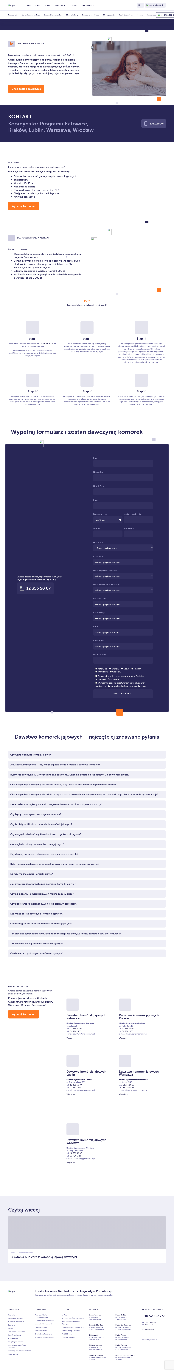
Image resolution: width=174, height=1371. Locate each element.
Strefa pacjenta (108, 15)
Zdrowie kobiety (72, 15)
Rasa (95, 626)
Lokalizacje (60, 5)
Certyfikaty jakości (14, 1335)
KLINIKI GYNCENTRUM (18, 986)
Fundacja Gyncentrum (16, 1322)
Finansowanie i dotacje (90, 15)
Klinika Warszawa (95, 1345)
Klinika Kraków (120, 1315)
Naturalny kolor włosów (105, 570)
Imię (95, 458)
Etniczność (98, 640)
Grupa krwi (98, 542)
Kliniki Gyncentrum (126, 15)
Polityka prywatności (15, 1342)
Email (96, 500)
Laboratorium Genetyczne (125, 1355)
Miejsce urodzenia (132, 514)
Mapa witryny (13, 1354)
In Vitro (64, 1315)
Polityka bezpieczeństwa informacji (17, 1346)
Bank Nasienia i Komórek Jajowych (71, 1323)
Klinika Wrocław (121, 1345)
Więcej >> (70, 1038)
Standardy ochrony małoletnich (19, 1351)
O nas (37, 5)
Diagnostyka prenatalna (52, 15)
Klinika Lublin (93, 1335)
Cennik (28, 5)
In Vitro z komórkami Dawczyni (73, 1318)
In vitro (140, 15)
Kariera (10, 1328)
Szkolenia (11, 1325)
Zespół (47, 5)
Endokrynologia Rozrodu (71, 1330)
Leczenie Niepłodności (43, 1324)
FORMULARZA (47, 343)
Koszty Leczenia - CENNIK (44, 1337)
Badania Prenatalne (42, 1327)
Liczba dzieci (99, 654)
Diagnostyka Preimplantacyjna (73, 1327)
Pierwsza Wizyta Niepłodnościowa (41, 1316)
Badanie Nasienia (41, 1330)
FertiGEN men (67, 1334)
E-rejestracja (88, 5)
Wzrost (96, 528)
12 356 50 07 (76, 1028)
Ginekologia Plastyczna (43, 1334)
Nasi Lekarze (12, 1315)
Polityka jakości (13, 1338)
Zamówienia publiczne (16, 1332)
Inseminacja (151, 15)
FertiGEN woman (68, 1337)
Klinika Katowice (95, 1315)
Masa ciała (129, 528)
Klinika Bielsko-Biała (96, 1325)
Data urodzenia (100, 514)
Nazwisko (98, 472)
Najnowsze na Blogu (15, 1318)
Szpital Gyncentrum (96, 1355)
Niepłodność (12, 15)
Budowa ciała (99, 598)
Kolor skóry (99, 612)
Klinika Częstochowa (123, 1325)
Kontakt (73, 5)
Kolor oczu (98, 556)
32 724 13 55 (75, 1031)
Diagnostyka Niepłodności (44, 1320)
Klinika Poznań (120, 1335)
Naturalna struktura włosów (106, 584)
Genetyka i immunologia (31, 15)
